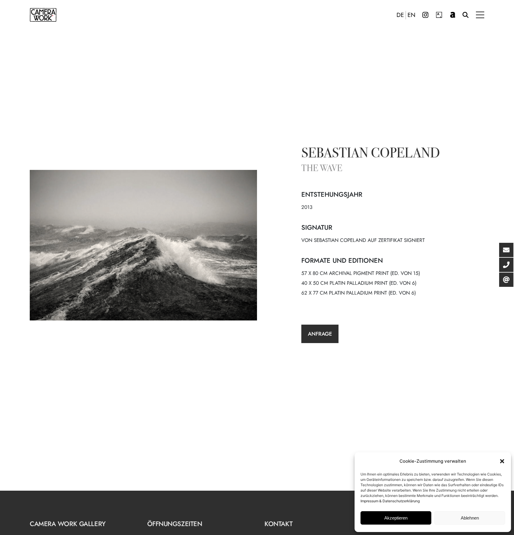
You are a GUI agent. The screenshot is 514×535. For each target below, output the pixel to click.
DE (400, 15)
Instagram (425, 15)
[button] (502, 461)
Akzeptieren (396, 517)
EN (412, 15)
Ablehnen (470, 517)
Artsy (439, 15)
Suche (465, 15)
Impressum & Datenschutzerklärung (390, 501)
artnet (453, 15)
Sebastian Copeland (370, 154)
